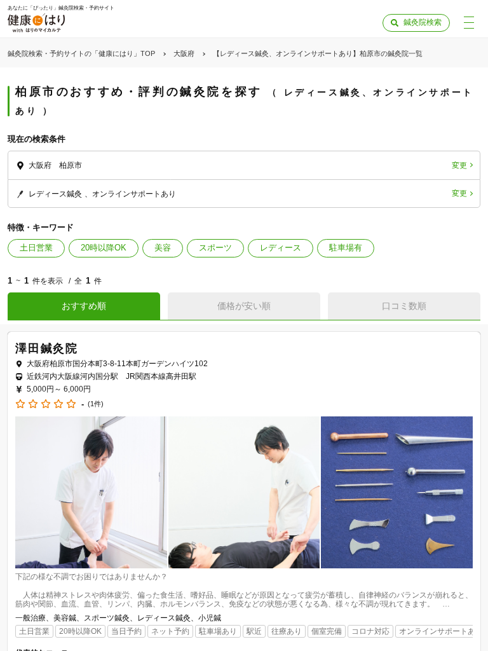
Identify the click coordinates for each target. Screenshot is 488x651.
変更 (459, 165)
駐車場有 (345, 247)
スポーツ (215, 247)
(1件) (96, 404)
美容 (162, 247)
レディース (280, 247)
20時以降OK (103, 247)
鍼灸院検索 (422, 22)
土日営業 (36, 247)
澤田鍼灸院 (46, 348)
